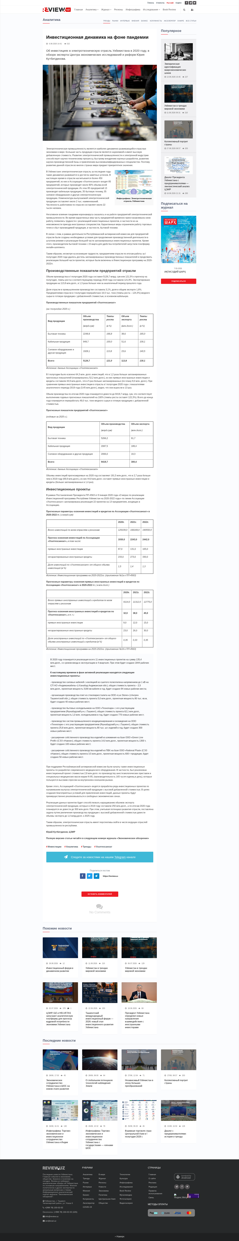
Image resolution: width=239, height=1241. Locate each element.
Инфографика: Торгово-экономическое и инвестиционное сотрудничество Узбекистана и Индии (58, 1136)
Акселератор (170, 21)
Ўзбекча (150, 3)
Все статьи (191, 21)
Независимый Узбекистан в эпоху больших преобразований (139, 1083)
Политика (103, 1195)
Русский (170, 3)
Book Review (169, 9)
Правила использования (155, 1192)
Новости (102, 1187)
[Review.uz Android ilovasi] (184, 1177)
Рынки (115, 21)
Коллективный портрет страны (176, 143)
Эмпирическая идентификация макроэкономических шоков (175, 68)
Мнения (135, 21)
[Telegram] (190, 3)
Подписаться (179, 281)
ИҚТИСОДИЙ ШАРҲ (175, 272)
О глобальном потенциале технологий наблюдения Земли (99, 1083)
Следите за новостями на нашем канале (103, 857)
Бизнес (144, 21)
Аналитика (91, 9)
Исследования (151, 9)
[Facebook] (186, 3)
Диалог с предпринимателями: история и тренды (175, 1134)
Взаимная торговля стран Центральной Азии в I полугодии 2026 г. (138, 1134)
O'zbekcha (160, 3)
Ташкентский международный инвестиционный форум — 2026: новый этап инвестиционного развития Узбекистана (99, 1020)
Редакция (153, 1187)
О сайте (152, 1178)
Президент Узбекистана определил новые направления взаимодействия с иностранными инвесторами (137, 1020)
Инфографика (133, 9)
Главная (78, 9)
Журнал (105, 9)
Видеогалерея (126, 1203)
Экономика (104, 1191)
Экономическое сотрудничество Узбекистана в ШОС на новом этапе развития (58, 1084)
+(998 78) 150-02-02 (54, 1207)
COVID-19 (87, 1207)
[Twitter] (194, 3)
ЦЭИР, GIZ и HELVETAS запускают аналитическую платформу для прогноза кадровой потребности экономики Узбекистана (59, 1019)
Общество (103, 1203)
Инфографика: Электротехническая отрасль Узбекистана (134, 199)
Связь (151, 1197)
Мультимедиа (126, 1195)
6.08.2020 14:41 (55, 44)
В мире (181, 21)
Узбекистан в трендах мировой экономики (97, 969)
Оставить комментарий (100, 894)
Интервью (125, 21)
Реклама (152, 1182)
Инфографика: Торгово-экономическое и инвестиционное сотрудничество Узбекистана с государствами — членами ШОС (99, 1139)
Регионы (118, 9)
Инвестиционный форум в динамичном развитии (59, 969)
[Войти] (192, 10)
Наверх (120, 1236)
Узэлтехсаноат (104, 847)
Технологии (125, 1174)
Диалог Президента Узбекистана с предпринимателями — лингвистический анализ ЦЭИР (176, 183)
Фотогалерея (126, 1199)
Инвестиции (54, 847)
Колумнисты (156, 21)
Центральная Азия (107, 1199)
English (178, 3)
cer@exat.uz (50, 1221)
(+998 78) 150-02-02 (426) (65, 1212)
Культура (124, 1178)
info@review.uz (52, 1216)
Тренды (106, 21)
